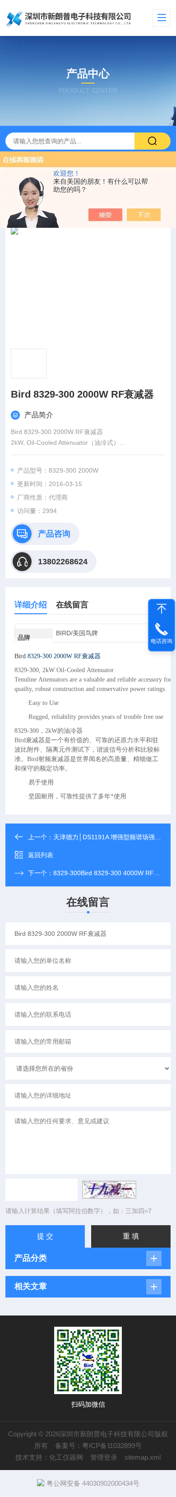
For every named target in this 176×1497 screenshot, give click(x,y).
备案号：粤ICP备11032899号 (98, 1445)
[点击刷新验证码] (109, 1190)
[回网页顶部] (161, 609)
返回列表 (40, 855)
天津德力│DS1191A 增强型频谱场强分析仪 (113, 837)
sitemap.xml (143, 1457)
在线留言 (72, 604)
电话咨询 (161, 641)
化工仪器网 (66, 1457)
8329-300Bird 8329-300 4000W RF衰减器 (113, 873)
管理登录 (103, 1457)
